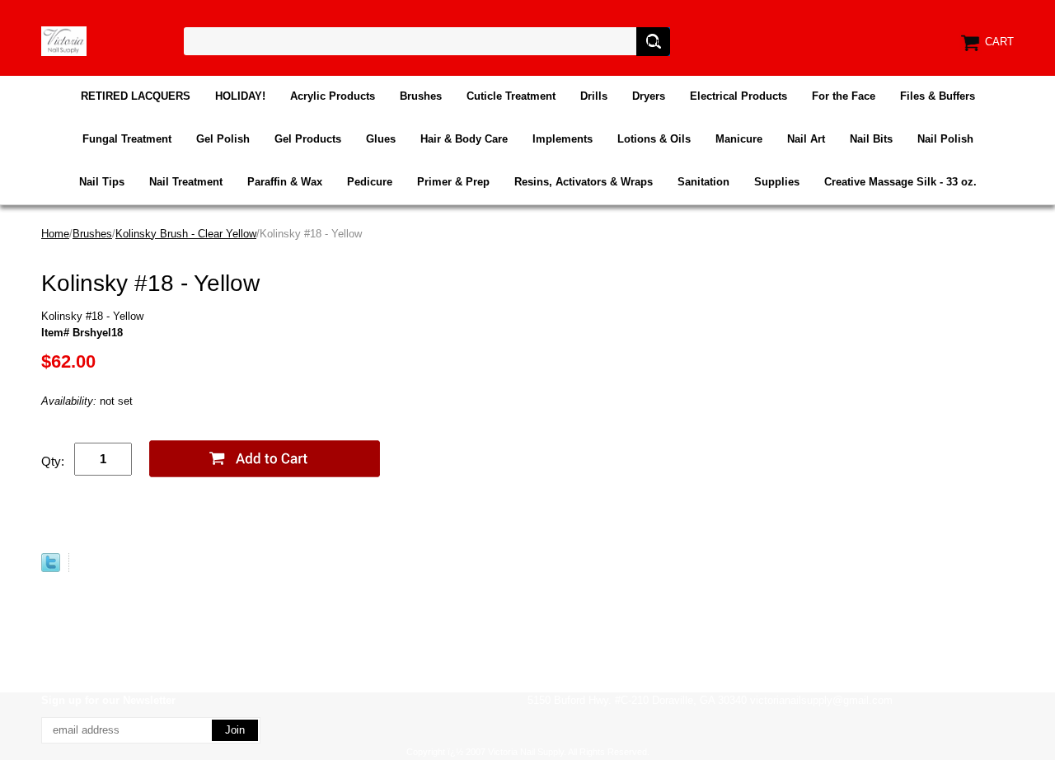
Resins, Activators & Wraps (583, 182)
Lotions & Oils (654, 139)
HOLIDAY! (240, 96)
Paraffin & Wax (284, 182)
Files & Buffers (937, 96)
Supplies (776, 182)
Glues (381, 139)
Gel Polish (223, 139)
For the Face (843, 96)
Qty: (52, 461)
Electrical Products (738, 96)
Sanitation (703, 182)
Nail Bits (871, 139)
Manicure (738, 139)
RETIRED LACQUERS (135, 96)
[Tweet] (50, 568)
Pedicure (369, 182)
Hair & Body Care (464, 139)
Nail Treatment (186, 182)
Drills (593, 96)
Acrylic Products (332, 96)
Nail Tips (101, 182)
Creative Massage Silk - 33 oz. (900, 182)
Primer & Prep (453, 182)
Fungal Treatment (126, 139)
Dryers (648, 96)
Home (55, 234)
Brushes (421, 96)
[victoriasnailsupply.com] (64, 40)
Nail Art (806, 139)
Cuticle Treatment (511, 96)
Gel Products (307, 139)
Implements (562, 139)
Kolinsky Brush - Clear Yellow (185, 234)
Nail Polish (945, 139)
